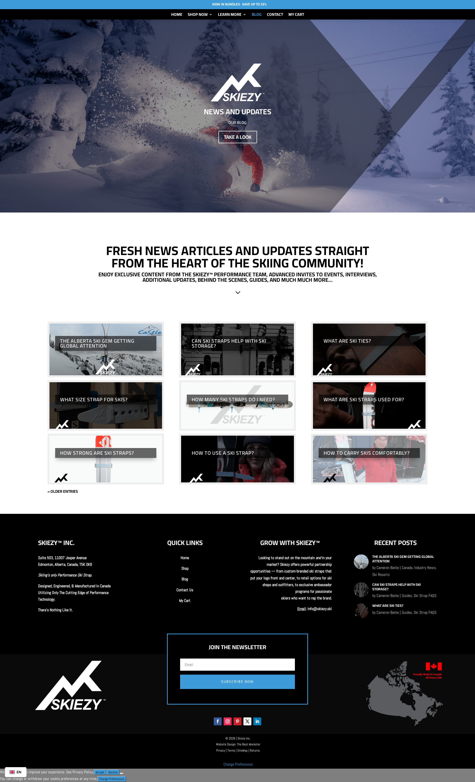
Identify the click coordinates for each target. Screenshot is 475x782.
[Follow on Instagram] (228, 721)
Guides (407, 595)
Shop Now (198, 15)
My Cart (296, 15)
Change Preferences (238, 764)
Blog (256, 15)
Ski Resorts (381, 574)
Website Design (226, 744)
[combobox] (15, 772)
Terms (231, 750)
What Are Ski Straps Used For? (364, 399)
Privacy (220, 750)
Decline (113, 772)
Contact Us (184, 589)
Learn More (229, 15)
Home (176, 15)
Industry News (425, 567)
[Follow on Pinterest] (237, 721)
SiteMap (242, 750)
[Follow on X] (247, 721)
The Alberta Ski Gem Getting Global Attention (97, 343)
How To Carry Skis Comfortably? (367, 452)
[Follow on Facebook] (218, 721)
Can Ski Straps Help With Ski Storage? (229, 343)
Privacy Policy (82, 772)
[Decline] (121, 773)
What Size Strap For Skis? (94, 399)
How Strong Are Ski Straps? (97, 452)
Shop (185, 568)
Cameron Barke (388, 567)
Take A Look (238, 137)
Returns (255, 750)
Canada (407, 567)
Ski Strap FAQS (425, 595)
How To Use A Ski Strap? (223, 452)
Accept (100, 772)
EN (19, 772)
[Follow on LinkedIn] (257, 721)
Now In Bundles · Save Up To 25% (239, 4)
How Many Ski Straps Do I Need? (233, 399)
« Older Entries (63, 491)
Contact (275, 15)
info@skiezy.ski (320, 608)
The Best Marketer (248, 744)
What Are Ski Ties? (347, 340)
